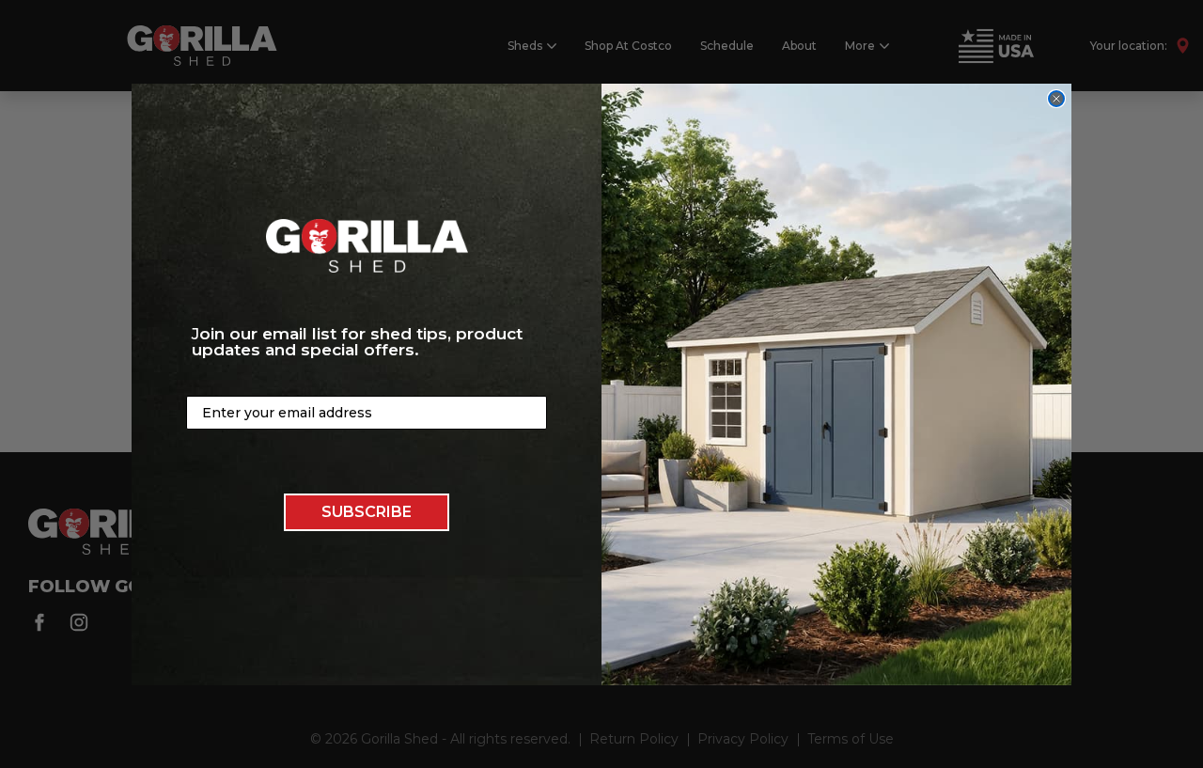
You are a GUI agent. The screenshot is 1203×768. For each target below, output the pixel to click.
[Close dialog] (1056, 98)
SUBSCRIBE (366, 511)
